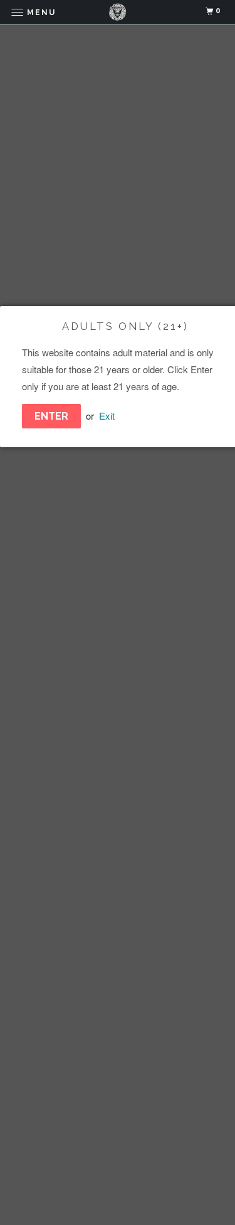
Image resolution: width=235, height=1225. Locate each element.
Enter (51, 416)
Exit (107, 415)
